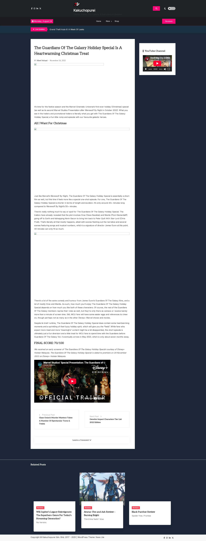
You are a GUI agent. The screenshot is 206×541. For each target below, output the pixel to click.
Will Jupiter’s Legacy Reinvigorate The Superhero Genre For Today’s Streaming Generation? (54, 515)
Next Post (94, 416)
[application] (157, 63)
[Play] (146, 69)
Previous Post (48, 415)
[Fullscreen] (169, 69)
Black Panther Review (143, 512)
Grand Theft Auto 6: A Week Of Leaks (67, 29)
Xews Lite (100, 537)
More (108, 21)
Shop (117, 21)
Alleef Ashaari (42, 60)
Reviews (40, 508)
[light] (168, 8)
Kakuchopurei (84, 10)
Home (98, 21)
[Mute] (165, 69)
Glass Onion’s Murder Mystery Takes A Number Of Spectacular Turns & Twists (55, 421)
